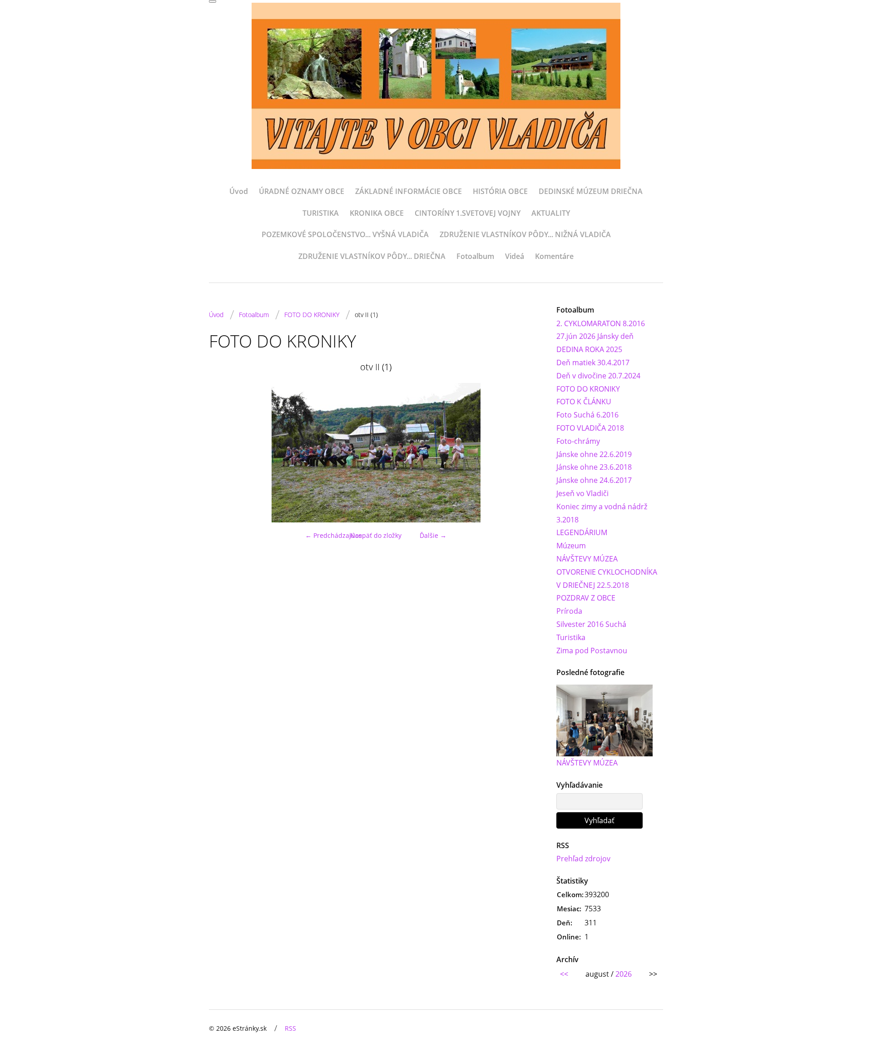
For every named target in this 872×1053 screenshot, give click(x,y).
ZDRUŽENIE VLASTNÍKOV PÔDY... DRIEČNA (372, 256)
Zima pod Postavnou (591, 651)
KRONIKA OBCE (377, 213)
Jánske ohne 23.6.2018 (594, 467)
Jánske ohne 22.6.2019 (594, 454)
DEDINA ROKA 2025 (589, 349)
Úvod (238, 191)
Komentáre (554, 256)
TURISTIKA (320, 213)
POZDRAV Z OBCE (585, 598)
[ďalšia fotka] (528, 452)
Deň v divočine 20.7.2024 (598, 376)
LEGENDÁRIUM (581, 532)
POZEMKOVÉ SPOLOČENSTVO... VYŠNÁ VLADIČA (345, 234)
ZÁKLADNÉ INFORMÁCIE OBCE (408, 191)
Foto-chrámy (578, 441)
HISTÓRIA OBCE (500, 191)
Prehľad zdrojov (583, 859)
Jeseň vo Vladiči (582, 493)
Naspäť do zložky (375, 535)
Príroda (569, 611)
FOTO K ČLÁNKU (583, 402)
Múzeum (571, 546)
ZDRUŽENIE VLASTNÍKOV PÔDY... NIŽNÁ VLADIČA (525, 234)
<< (564, 974)
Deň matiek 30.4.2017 (592, 363)
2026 (623, 974)
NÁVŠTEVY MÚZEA (587, 559)
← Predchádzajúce (333, 535)
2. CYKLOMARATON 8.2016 (600, 323)
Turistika (570, 637)
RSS (290, 1028)
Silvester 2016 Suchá (591, 624)
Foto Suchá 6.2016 (587, 415)
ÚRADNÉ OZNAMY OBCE (301, 191)
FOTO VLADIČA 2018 (590, 428)
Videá (514, 256)
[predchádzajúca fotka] (223, 452)
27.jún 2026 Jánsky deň (595, 336)
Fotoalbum (475, 256)
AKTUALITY (550, 213)
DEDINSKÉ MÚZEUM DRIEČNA (591, 191)
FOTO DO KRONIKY (311, 314)
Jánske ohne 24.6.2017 (594, 480)
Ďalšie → (433, 535)
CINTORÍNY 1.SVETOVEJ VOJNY (467, 213)
